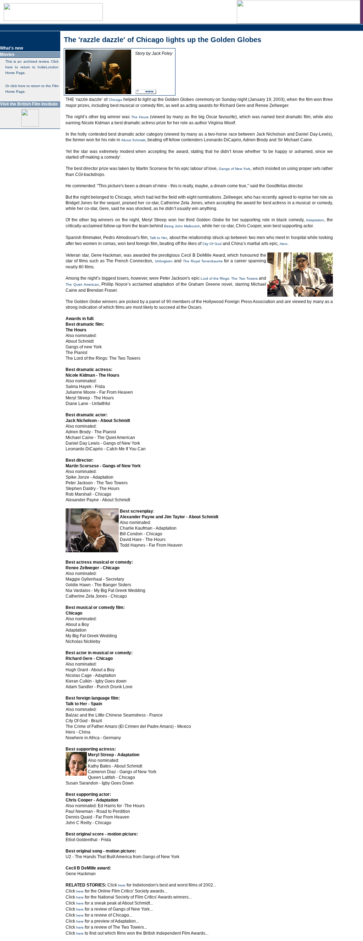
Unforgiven (164, 261)
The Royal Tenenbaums (203, 261)
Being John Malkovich (182, 226)
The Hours (140, 117)
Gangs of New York (234, 169)
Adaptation (315, 220)
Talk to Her (158, 238)
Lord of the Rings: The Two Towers (229, 278)
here (121, 885)
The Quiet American (82, 284)
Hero (283, 244)
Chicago (115, 100)
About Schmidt (133, 140)
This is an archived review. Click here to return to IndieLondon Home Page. (31, 67)
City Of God (212, 244)
